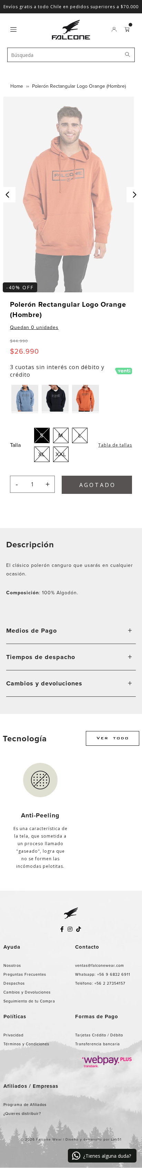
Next (134, 194)
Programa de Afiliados (25, 1104)
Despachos (14, 983)
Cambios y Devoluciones (27, 992)
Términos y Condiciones (26, 1044)
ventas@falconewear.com (99, 965)
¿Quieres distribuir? (22, 1113)
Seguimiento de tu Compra (29, 1001)
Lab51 (116, 1139)
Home (16, 86)
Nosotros (12, 965)
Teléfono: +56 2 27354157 (100, 983)
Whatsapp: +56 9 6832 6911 (102, 974)
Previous (8, 194)
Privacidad (13, 1035)
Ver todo (113, 738)
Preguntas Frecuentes (24, 974)
